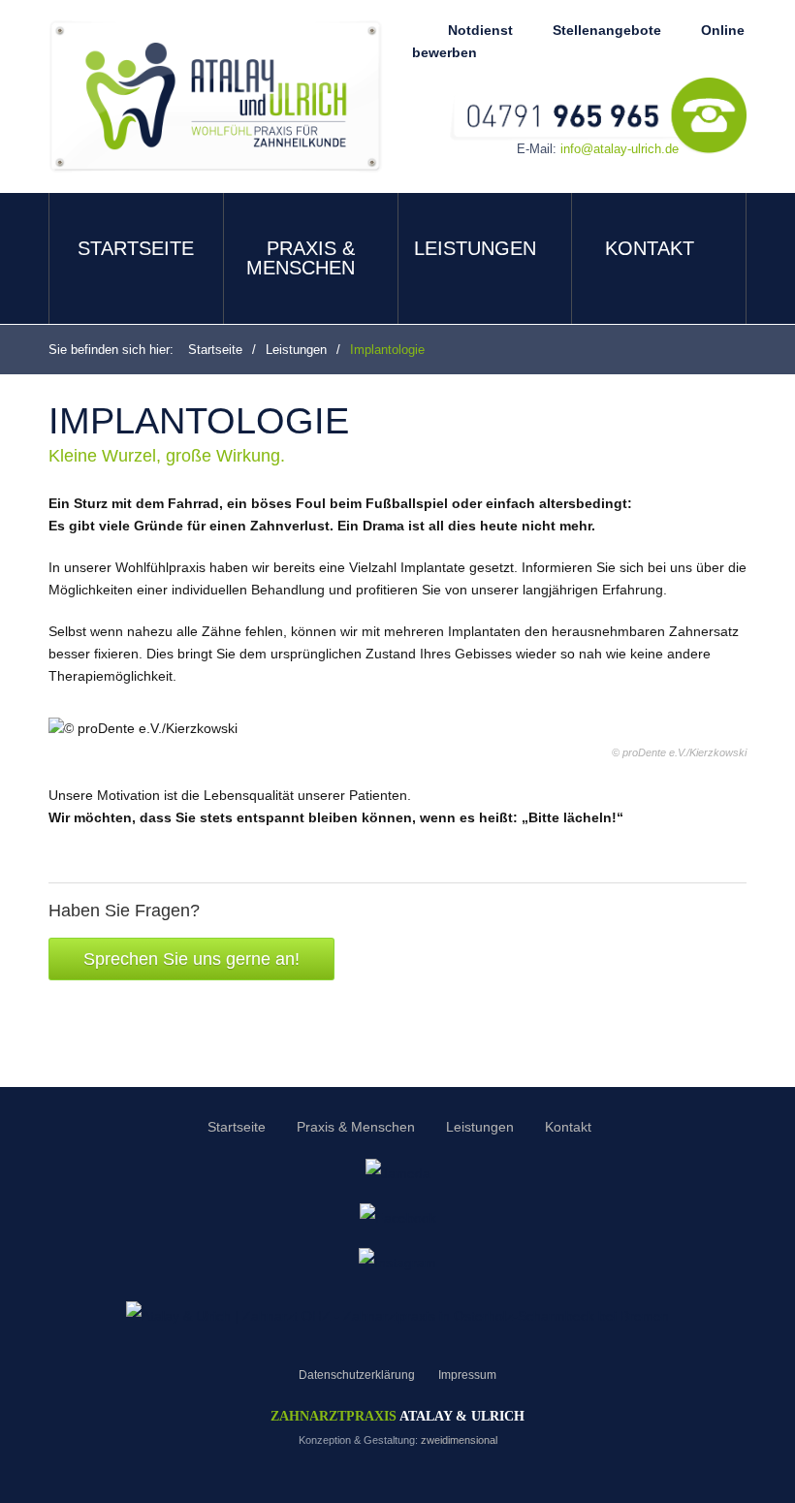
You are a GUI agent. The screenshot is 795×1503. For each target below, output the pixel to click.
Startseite (136, 248)
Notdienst (480, 30)
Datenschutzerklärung (357, 1375)
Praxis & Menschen (300, 258)
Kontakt (649, 248)
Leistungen (475, 248)
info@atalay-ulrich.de (619, 149)
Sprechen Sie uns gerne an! (191, 959)
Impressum (467, 1375)
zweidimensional (459, 1440)
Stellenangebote (607, 30)
